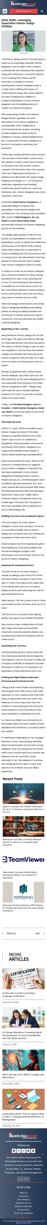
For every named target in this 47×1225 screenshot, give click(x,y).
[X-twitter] (19, 1151)
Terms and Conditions (23, 1213)
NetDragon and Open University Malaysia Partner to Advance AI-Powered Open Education (22, 842)
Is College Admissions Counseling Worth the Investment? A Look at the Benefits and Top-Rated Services (22, 1035)
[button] (5, 11)
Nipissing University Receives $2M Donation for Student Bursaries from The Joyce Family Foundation (23, 908)
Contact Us (23, 1196)
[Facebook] (14, 1151)
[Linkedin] (28, 1151)
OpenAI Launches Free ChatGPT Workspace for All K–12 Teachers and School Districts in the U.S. (23, 809)
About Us (23, 1193)
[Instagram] (23, 1151)
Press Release (23, 1200)
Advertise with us (23, 1203)
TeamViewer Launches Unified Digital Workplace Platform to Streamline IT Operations (20, 875)
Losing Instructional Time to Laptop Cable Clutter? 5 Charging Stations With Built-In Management (23, 1117)
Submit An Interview (23, 1206)
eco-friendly (28, 180)
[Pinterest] (33, 1151)
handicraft (6, 282)
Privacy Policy (24, 1210)
